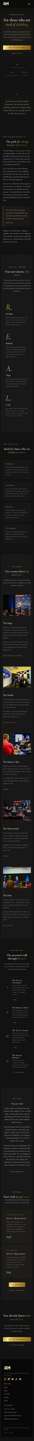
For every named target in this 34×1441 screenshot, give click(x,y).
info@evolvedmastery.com (11, 1419)
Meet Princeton (16, 1172)
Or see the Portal (17, 1290)
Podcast (6, 1397)
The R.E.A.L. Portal (9, 1409)
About (5, 1391)
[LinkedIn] (9, 1379)
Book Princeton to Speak (12, 655)
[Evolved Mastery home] (6, 4)
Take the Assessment (17, 47)
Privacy (11, 1433)
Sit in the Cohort (16, 1345)
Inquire (6, 789)
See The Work (17, 1284)
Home (5, 1387)
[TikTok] (16, 1379)
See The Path (8, 925)
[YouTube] (13, 1379)
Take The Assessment (10, 1412)
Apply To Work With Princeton (12, 1416)
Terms (5, 1433)
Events (6, 1401)
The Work (7, 1394)
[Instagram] (5, 1379)
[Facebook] (20, 1379)
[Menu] (29, 4)
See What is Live (9, 722)
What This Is (17, 53)
